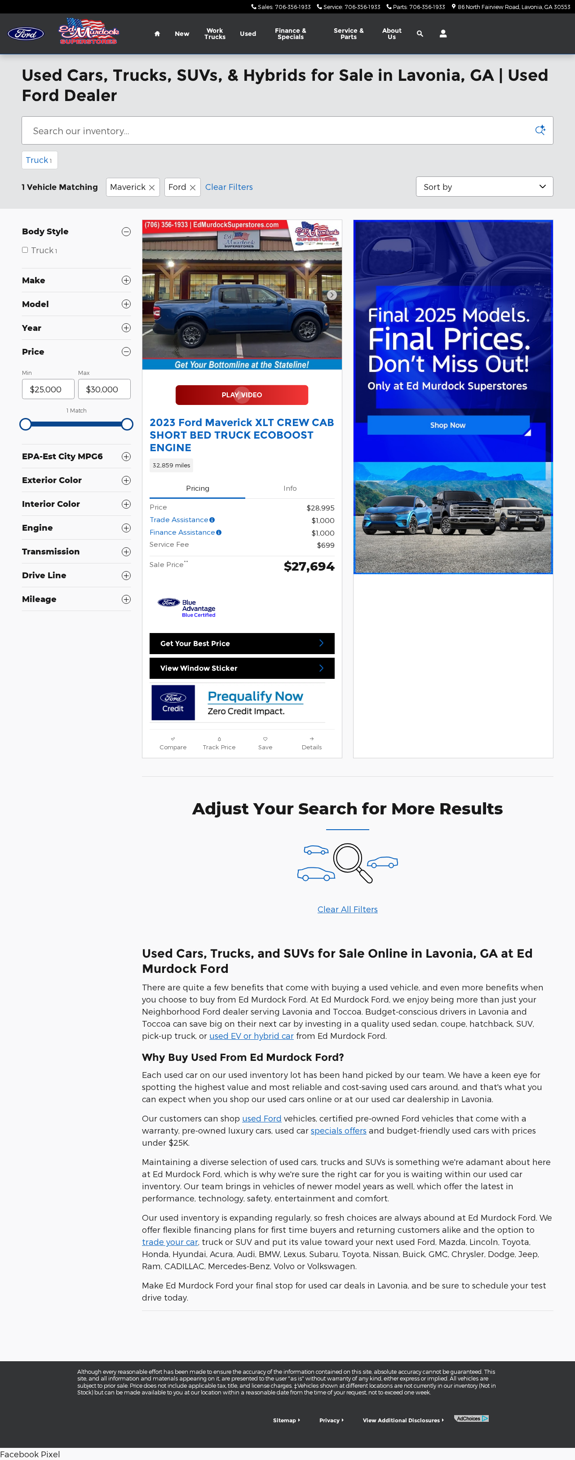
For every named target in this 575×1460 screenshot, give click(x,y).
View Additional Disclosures (401, 1420)
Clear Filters (229, 186)
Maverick (128, 186)
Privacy (329, 1420)
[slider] (25, 424)
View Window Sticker (199, 668)
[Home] (25, 33)
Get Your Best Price (195, 643)
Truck (39, 159)
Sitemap (284, 1420)
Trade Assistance (179, 519)
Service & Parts (349, 33)
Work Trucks (215, 33)
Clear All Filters (348, 909)
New (182, 34)
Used (248, 34)
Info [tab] (290, 488)
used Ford (262, 1118)
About (392, 33)
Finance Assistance (182, 532)
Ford (177, 186)
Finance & (290, 33)
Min (27, 372)
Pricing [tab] (197, 488)
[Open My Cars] (441, 33)
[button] (242, 465)
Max (83, 372)
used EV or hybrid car (251, 1035)
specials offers (339, 1130)
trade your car (170, 1241)
